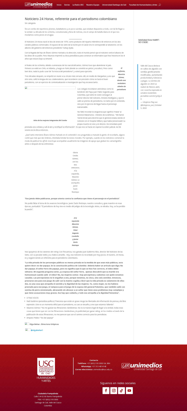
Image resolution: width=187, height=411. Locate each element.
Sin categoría (30, 23)
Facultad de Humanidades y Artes (143, 5)
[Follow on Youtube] (129, 390)
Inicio (59, 5)
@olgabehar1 (37, 330)
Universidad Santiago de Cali (114, 5)
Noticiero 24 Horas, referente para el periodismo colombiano (71, 18)
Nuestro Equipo (92, 5)
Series (67, 5)
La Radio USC (78, 5)
